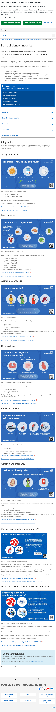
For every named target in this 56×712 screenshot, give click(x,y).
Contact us (5, 679)
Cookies (34, 679)
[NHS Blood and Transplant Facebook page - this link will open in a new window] (39, 688)
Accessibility (25, 679)
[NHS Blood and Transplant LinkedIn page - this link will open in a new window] (52, 688)
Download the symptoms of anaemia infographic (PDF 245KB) (17, 455)
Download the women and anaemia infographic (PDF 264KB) (17, 336)
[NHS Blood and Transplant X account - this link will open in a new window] (43, 688)
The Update (15, 679)
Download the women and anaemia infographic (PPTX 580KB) (17, 340)
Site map (51, 679)
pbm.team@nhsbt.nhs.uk (36, 661)
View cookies (48, 22)
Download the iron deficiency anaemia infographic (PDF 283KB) (17, 578)
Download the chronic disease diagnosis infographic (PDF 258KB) (18, 400)
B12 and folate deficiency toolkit (11, 104)
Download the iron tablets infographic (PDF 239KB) (14, 207)
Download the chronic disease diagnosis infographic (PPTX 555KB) (18, 403)
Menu (53, 35)
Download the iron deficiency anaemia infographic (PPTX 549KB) (18, 645)
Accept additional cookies (11, 22)
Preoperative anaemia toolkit (10, 101)
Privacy (42, 679)
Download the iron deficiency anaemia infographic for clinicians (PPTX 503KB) (21, 581)
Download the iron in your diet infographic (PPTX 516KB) (16, 276)
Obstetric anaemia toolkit (9, 98)
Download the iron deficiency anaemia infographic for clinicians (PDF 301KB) (21, 642)
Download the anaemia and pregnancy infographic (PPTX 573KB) (18, 523)
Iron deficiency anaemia (9, 95)
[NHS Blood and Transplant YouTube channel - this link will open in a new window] (48, 688)
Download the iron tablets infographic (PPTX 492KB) (14, 210)
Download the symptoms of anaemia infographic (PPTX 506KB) (17, 459)
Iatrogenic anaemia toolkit (10, 92)
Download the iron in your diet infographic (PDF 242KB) (15, 272)
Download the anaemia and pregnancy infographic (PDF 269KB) (17, 519)
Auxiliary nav (53, 30)
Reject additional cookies (32, 22)
